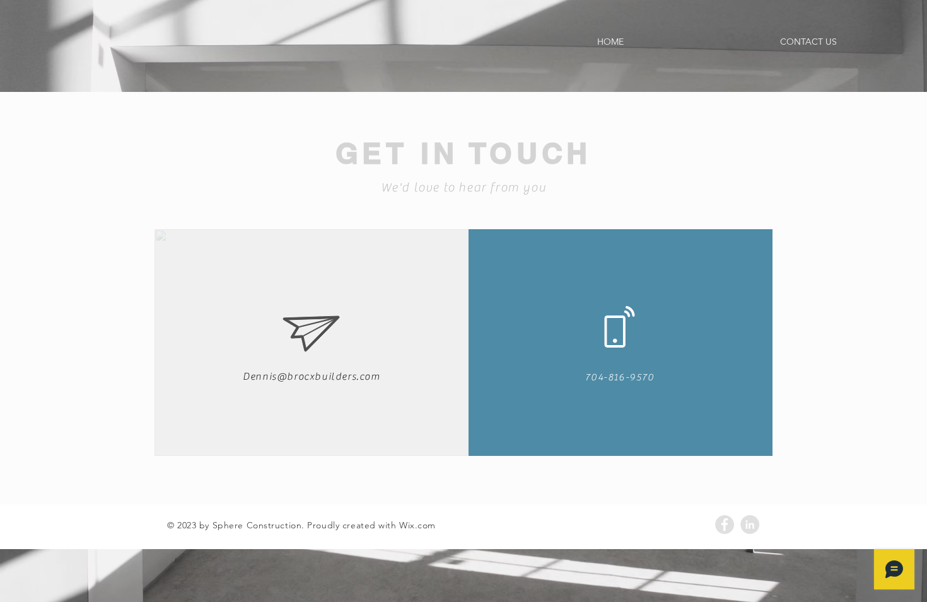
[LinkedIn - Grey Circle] (749, 524)
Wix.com (417, 525)
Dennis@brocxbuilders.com (311, 376)
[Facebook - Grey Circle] (724, 524)
